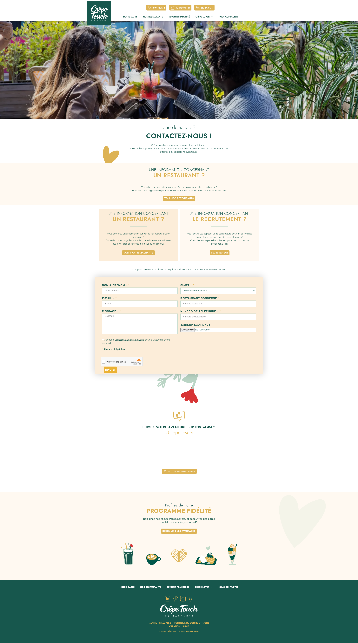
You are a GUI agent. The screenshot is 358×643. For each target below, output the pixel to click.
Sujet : (186, 285)
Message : (110, 311)
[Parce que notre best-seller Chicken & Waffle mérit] (111, 454)
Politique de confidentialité (191, 623)
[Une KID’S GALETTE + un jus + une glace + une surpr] (156, 454)
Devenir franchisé (179, 16)
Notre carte (130, 16)
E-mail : (108, 298)
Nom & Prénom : (115, 285)
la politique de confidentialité (129, 339)
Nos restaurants (153, 16)
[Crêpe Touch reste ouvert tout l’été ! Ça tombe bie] (201, 454)
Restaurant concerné (199, 298)
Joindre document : (196, 325)
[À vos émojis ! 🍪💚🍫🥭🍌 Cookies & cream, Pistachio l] (247, 454)
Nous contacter (228, 16)
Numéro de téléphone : (199, 311)
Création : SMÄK (179, 626)
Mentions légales (160, 623)
